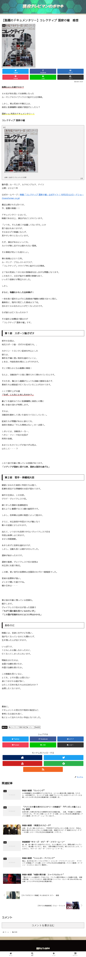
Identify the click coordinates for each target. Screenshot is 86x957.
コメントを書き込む (43, 925)
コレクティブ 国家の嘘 (17, 727)
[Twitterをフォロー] (63, 757)
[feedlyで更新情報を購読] (63, 763)
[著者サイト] (22, 757)
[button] (79, 492)
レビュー (31, 727)
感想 (38, 727)
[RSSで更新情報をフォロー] (43, 769)
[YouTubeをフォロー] (22, 763)
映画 (5, 727)
